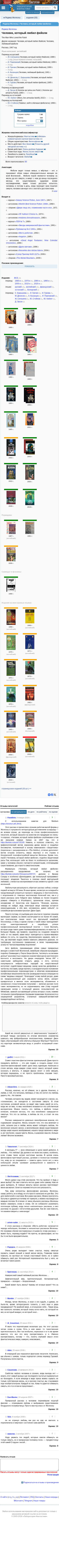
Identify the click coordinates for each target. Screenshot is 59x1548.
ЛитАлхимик (13, 1176)
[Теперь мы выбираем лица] (11, 479)
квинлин (11, 1434)
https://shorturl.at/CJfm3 (11, 824)
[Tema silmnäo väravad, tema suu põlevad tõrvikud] (11, 777)
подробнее (30, 125)
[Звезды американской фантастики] (32, 345)
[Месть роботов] (11, 375)
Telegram (28, 1501)
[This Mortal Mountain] (30, 752)
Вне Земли (27, 144)
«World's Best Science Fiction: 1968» (33, 204)
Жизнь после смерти (32, 152)
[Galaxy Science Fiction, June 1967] (11, 533)
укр (16, 1497)
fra (13, 1497)
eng (9, 1497)
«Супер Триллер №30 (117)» (27, 254)
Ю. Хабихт (12, 98)
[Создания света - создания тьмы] (11, 401)
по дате (31, 812)
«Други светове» (25, 247)
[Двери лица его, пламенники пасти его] (30, 504)
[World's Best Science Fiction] (30, 623)
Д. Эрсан (11, 90)
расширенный (47, 12)
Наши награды (51, 1497)
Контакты (39, 1497)
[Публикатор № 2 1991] (30, 533)
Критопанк (12, 1272)
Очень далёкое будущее (33, 149)
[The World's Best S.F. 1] (11, 675)
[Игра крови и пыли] (30, 479)
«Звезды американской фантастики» (34, 225)
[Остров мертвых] (11, 318)
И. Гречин (12, 67)
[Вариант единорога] (30, 447)
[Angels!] (11, 727)
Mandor (10, 1298)
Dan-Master (12, 1397)
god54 (10, 1057)
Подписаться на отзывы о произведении (41, 1482)
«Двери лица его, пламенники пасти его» (34, 208)
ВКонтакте (18, 1501)
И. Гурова (12, 82)
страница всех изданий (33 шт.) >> (16, 789)
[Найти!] (54, 7)
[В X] (55, 795)
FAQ (32, 1497)
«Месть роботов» (25, 233)
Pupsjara (11, 1247)
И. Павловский (14, 62)
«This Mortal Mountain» (25, 258)
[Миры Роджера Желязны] (11, 504)
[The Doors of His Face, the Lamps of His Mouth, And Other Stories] (30, 648)
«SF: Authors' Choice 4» (28, 214)
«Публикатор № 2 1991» (25, 229)
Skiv (9, 1417)
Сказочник (12, 1370)
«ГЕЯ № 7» (20, 221)
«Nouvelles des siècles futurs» (30, 250)
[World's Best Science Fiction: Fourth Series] (11, 649)
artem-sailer (12, 1222)
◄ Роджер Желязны (11, 18)
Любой (27, 157)
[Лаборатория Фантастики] (12, 8)
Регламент (24, 1497)
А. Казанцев (13, 72)
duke (9, 1350)
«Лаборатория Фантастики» (35, 1516)
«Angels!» (22, 237)
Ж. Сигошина (13, 57)
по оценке (53, 812)
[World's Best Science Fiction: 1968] (11, 624)
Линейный (30, 154)
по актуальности (18, 812)
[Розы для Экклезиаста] (13, 345)
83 (26, 162)
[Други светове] (30, 726)
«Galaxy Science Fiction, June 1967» (30, 200)
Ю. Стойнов (13, 103)
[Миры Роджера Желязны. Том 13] (11, 427)
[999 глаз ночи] (11, 455)
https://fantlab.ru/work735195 (13, 842)
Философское (35, 141)
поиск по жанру (32, 12)
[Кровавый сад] (30, 370)
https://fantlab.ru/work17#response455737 (18, 874)
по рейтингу (42, 812)
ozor (55, 191)
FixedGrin (11, 818)
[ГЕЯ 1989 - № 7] (11, 591)
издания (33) (31, 18)
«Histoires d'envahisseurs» (29, 218)
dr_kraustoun (13, 1323)
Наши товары (39, 1501)
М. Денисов (13, 77)
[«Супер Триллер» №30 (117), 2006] (11, 561)
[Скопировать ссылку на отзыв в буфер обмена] (6, 818)
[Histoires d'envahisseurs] (30, 700)
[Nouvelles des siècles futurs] (11, 752)
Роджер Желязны (9, 29)
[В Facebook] (52, 795)
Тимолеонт (12, 1147)
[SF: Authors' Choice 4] (30, 674)
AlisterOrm (12, 1087)
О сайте (3, 1497)
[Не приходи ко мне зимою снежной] (30, 425)
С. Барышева (24, 77)
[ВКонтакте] (49, 795)
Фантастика (29, 136)
